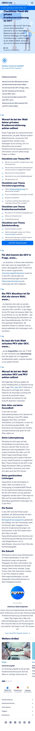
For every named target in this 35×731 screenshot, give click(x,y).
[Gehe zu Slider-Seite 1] (3, 681)
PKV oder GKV (16, 387)
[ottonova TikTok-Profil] (15, 722)
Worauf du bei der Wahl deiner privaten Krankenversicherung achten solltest (15, 83)
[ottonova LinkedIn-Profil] (6, 722)
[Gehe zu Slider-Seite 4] (10, 681)
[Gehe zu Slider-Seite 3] (8, 681)
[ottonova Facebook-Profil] (24, 722)
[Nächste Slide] (31, 638)
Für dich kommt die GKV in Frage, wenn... (16, 88)
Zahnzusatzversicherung (12, 281)
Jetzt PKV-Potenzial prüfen (17, 243)
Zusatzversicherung (8, 703)
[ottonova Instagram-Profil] (10, 722)
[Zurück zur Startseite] (7, 3)
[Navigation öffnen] (32, 3)
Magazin (4, 711)
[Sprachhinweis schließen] (24, 7)
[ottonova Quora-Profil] (29, 722)
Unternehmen (6, 707)
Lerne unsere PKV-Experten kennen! (16, 633)
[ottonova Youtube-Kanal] (20, 722)
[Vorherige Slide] (27, 638)
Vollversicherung (7, 700)
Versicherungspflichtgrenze (13, 273)
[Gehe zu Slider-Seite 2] (6, 681)
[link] (16, 660)
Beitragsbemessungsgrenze (13, 520)
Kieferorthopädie (10, 234)
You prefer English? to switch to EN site (12, 8)
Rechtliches (5, 715)
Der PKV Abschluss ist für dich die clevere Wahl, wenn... (13, 92)
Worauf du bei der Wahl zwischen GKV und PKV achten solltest (15, 104)
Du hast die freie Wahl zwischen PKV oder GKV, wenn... (14, 98)
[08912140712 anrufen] (27, 2)
